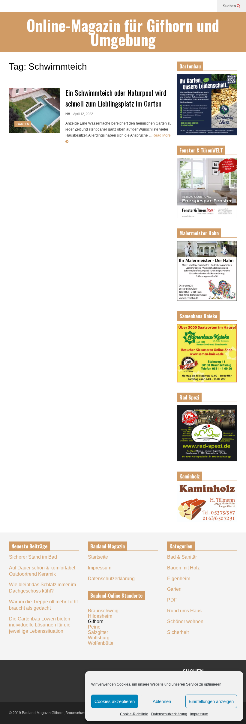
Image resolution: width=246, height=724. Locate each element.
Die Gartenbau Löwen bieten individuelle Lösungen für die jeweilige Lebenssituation (39, 625)
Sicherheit (178, 632)
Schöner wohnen (185, 621)
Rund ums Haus (184, 610)
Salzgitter (98, 632)
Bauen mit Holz (183, 567)
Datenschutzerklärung (169, 714)
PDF (172, 599)
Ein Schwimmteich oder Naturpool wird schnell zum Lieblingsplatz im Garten (115, 98)
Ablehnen (162, 701)
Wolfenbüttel (101, 643)
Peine (94, 626)
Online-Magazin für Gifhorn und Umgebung (123, 32)
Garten (22, 124)
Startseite (98, 557)
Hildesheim (100, 616)
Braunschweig (103, 610)
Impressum (199, 714)
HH (67, 114)
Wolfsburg (99, 637)
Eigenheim (178, 578)
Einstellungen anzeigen (211, 701)
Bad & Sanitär (182, 557)
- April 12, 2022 (82, 114)
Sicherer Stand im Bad (33, 557)
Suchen (230, 6)
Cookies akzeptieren (114, 701)
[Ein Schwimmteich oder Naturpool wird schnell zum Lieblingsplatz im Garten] (34, 110)
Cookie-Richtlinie (134, 714)
